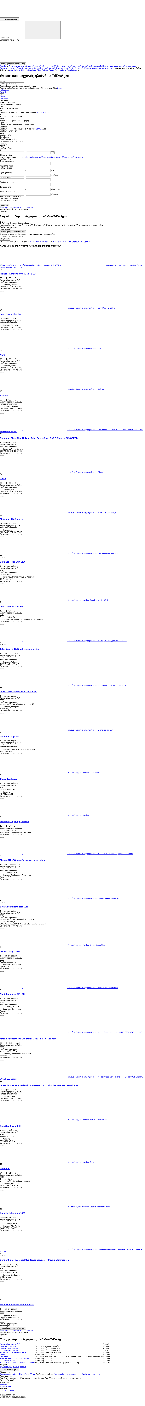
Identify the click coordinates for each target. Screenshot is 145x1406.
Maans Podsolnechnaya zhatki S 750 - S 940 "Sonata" (28, 1039)
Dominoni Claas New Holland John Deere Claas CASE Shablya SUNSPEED (39, 438)
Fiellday (45, 70)
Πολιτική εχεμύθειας (27, 1374)
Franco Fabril (54, 70)
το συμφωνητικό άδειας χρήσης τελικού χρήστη (71, 241)
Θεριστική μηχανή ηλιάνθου (14, 821)
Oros (69, 70)
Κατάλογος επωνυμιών (90, 1374)
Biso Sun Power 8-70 (11, 1126)
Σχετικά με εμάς (6, 1367)
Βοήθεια (16, 1367)
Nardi (3, 355)
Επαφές (23, 1367)
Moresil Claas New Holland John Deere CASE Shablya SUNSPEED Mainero (39, 1085)
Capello (12, 70)
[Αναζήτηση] (43, 30)
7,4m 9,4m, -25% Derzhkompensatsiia (19, 649)
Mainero (63, 70)
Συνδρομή (5, 239)
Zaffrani (74, 70)
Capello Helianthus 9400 (12, 1213)
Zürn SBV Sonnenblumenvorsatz (17, 1304)
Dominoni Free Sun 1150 (12, 562)
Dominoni (32, 70)
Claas (25, 70)
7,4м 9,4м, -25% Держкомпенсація (14, 1352)
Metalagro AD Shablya (11, 519)
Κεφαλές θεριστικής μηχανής (61, 66)
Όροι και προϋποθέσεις (9, 1374)
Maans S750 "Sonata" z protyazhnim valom (22, 860)
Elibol (39, 70)
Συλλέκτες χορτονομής (109, 66)
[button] (72, 51)
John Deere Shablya (10, 314)
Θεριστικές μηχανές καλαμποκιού (86, 66)
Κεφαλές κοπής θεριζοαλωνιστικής (70, 68)
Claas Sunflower (8, 779)
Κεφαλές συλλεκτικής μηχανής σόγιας (99, 68)
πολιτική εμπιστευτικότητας (38, 241)
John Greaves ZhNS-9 (11, 606)
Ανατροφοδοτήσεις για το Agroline (67, 1374)
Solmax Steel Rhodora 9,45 (14, 907)
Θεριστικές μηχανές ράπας (10, 68)
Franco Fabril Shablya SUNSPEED (18, 274)
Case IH (19, 70)
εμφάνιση (4, 205)
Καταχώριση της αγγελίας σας (13, 232)
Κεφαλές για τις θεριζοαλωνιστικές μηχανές (39, 68)
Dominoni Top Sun (9, 736)
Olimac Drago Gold (10, 951)
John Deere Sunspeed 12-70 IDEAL (18, 691)
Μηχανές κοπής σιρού (127, 66)
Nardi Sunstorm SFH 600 (13, 994)
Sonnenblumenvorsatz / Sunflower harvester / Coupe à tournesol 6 (34, 1260)
